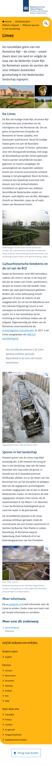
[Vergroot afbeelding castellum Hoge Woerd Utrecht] (47, 549)
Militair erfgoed (10, 25)
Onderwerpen (22, 21)
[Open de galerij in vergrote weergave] (17, 96)
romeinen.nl (14, 604)
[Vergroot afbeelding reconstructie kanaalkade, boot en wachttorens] (47, 213)
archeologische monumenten (18, 330)
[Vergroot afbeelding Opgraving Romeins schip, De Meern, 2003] (47, 375)
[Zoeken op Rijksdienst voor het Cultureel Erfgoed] (46, 23)
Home (8, 21)
